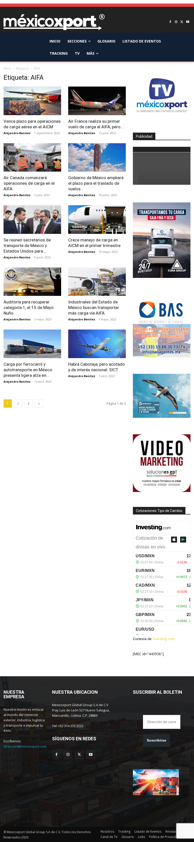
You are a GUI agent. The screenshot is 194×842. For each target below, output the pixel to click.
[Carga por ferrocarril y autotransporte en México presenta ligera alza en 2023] (32, 344)
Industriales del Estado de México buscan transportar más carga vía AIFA (93, 307)
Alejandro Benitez (17, 133)
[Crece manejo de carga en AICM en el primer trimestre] (97, 219)
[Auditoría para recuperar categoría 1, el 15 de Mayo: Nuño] (32, 282)
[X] (182, 22)
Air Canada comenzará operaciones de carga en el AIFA (29, 183)
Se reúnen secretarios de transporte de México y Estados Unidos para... (27, 245)
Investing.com (164, 639)
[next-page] (39, 403)
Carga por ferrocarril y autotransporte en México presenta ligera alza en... (28, 370)
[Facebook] (170, 22)
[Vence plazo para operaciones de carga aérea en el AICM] (32, 101)
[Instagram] (176, 22)
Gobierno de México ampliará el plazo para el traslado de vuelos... (96, 183)
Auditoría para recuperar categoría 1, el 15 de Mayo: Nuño (29, 307)
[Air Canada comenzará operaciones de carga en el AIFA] (32, 157)
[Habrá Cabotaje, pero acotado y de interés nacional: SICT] (97, 344)
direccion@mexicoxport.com (25, 746)
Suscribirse (156, 740)
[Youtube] (187, 22)
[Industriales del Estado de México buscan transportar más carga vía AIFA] (97, 282)
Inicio (7, 68)
